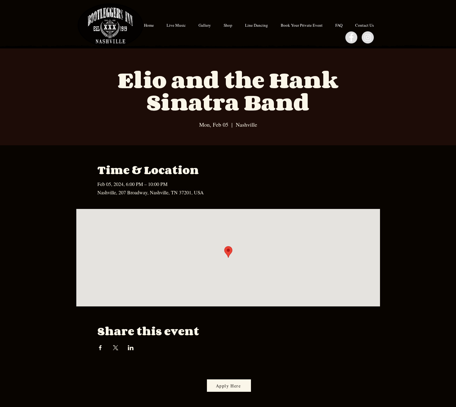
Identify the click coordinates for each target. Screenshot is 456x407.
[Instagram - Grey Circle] (368, 37)
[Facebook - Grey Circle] (351, 37)
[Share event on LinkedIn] (131, 347)
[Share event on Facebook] (100, 347)
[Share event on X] (115, 347)
